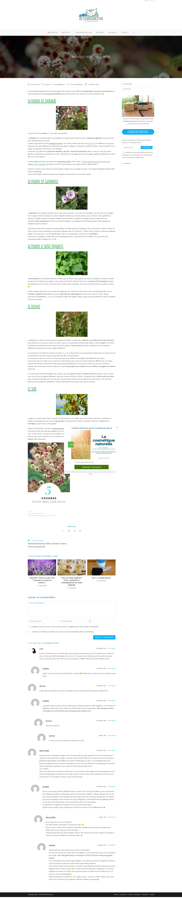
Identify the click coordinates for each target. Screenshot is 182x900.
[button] (91, 428)
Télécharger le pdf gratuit (91, 467)
